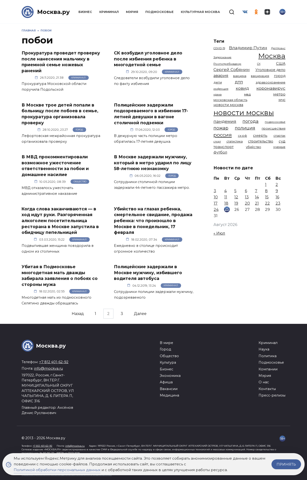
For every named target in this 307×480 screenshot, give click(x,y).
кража (217, 94)
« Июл (219, 233)
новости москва (228, 105)
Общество (80, 181)
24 (216, 209)
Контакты (267, 389)
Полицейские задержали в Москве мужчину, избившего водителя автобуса (148, 272)
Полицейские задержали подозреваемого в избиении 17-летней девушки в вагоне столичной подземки (151, 113)
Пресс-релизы (272, 395)
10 (216, 197)
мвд (247, 94)
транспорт (223, 146)
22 (267, 203)
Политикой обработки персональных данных (57, 470)
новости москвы (243, 112)
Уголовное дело (270, 70)
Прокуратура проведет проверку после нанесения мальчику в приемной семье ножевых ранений (61, 61)
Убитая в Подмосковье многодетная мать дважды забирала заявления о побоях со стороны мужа (60, 275)
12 (236, 197)
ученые (279, 147)
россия (222, 135)
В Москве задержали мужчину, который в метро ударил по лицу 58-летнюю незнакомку (152, 162)
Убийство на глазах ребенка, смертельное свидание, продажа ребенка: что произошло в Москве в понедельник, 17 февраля (153, 220)
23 (278, 203)
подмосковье (275, 122)
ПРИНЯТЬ (286, 464)
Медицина (169, 395)
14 (257, 197)
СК (258, 63)
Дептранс (278, 48)
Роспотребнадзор (227, 63)
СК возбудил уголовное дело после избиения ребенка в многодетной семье (148, 58)
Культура (168, 362)
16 (277, 197)
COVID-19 (219, 48)
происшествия (273, 128)
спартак (279, 135)
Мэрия (132, 12)
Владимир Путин (248, 47)
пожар (220, 128)
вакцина (239, 76)
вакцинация (260, 76)
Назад (78, 313)
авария (220, 75)
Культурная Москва (200, 12)
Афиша (166, 382)
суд (282, 141)
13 (247, 197)
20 (247, 203)
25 (227, 209)
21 (257, 203)
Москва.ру (53, 11)
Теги (218, 41)
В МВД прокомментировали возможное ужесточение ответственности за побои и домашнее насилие (55, 165)
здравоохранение (270, 82)
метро (279, 94)
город (279, 76)
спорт (217, 141)
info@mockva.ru (48, 368)
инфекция (220, 88)
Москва (271, 56)
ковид (242, 88)
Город (79, 129)
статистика (234, 141)
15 (267, 197)
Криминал (109, 12)
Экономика (170, 375)
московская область (230, 100)
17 (216, 203)
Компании (268, 369)
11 (225, 197)
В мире (166, 343)
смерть (260, 135)
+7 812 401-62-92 (53, 362)
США (280, 63)
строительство (260, 141)
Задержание (222, 57)
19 (236, 203)
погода (250, 121)
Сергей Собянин (231, 69)
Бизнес (85, 12)
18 (226, 203)
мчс (281, 100)
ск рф (242, 135)
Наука (264, 349)
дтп (239, 82)
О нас (264, 382)
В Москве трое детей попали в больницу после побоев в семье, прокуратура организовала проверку (60, 113)
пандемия (224, 121)
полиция (245, 128)
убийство (253, 147)
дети (217, 82)
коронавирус (270, 88)
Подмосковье (159, 12)
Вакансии (168, 389)
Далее (140, 313)
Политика (268, 356)
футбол (220, 152)
